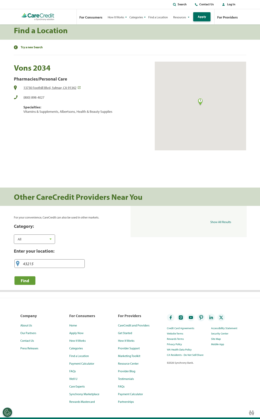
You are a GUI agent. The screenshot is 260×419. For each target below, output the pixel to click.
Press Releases (29, 348)
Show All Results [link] (220, 222)
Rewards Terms (175, 339)
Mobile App (217, 344)
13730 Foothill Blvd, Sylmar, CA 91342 (49, 87)
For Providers (227, 17)
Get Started (125, 333)
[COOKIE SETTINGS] (7, 412)
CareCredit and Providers (133, 325)
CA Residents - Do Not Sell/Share (185, 355)
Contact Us (206, 4)
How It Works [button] (116, 17)
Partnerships (126, 402)
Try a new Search (32, 47)
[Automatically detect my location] (17, 264)
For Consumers (90, 17)
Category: (24, 226)
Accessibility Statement (224, 328)
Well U (73, 379)
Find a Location (158, 17)
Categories (76, 348)
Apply (202, 17)
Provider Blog (126, 371)
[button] (227, 5)
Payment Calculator (81, 363)
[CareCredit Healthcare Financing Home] (37, 16)
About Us (26, 325)
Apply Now (76, 333)
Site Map (216, 339)
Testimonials (126, 379)
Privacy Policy (174, 344)
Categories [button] (136, 17)
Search (182, 4)
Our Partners (28, 333)
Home (73, 325)
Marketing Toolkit (129, 356)
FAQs (72, 371)
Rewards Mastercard (82, 402)
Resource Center (128, 363)
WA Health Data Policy (179, 349)
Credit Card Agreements (180, 328)
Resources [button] (179, 17)
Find (25, 280)
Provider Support (129, 348)
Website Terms (175, 333)
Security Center (219, 333)
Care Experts (77, 386)
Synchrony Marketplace (84, 394)
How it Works (77, 340)
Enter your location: (34, 251)
